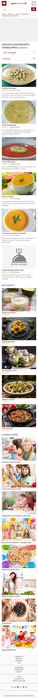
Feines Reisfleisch (7, 428)
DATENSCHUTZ (19, 679)
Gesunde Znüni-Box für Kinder (11, 489)
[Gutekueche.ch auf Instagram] (17, 687)
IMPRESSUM (19, 656)
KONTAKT (19, 658)
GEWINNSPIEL (19, 668)
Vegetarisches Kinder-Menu (10, 569)
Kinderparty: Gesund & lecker (11, 462)
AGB (19, 663)
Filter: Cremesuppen (19, 53)
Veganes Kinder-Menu (9, 650)
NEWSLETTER (19, 670)
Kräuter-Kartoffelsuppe (9, 125)
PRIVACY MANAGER (19, 681)
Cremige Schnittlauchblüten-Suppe (13, 270)
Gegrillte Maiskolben (8, 342)
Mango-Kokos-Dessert (9, 313)
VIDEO (19, 677)
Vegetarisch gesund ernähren (11, 596)
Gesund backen (7, 623)
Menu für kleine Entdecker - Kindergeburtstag (16, 542)
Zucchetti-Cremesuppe (9, 88)
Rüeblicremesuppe (8, 196)
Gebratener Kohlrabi (8, 399)
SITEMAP (19, 672)
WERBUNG (19, 661)
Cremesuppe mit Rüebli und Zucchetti (14, 233)
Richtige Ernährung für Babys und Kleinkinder (16, 516)
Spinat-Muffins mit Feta (9, 370)
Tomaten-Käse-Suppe (8, 162)
